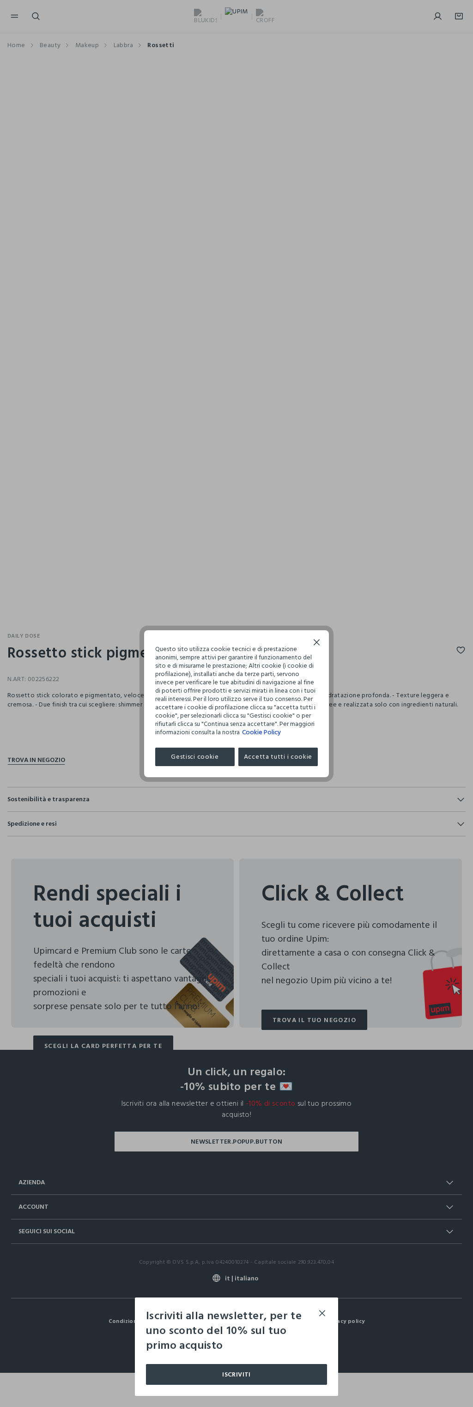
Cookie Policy (261, 732)
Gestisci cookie (195, 756)
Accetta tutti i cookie (278, 756)
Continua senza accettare (316, 643)
